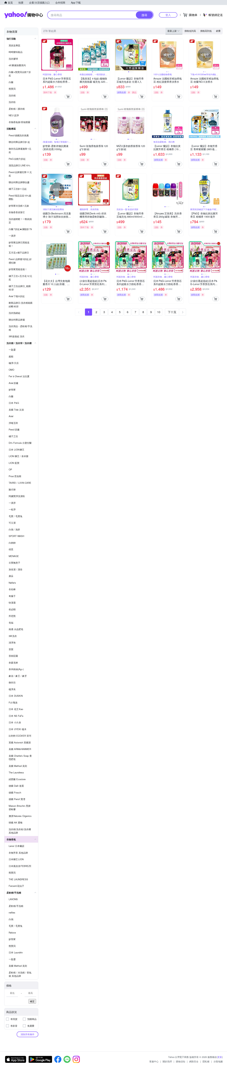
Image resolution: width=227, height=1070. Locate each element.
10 (158, 312)
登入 (168, 15)
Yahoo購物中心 (23, 15)
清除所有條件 (27, 1034)
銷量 (218, 30)
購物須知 (180, 1061)
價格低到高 (190, 30)
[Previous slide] (43, 54)
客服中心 (154, 1061)
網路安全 (193, 1061)
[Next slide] (70, 54)
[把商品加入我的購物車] (68, 96)
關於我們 (167, 1061)
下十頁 (172, 312)
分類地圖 (218, 1061)
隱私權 (206, 1061)
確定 (32, 1001)
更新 (219, 1057)
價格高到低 (206, 30)
